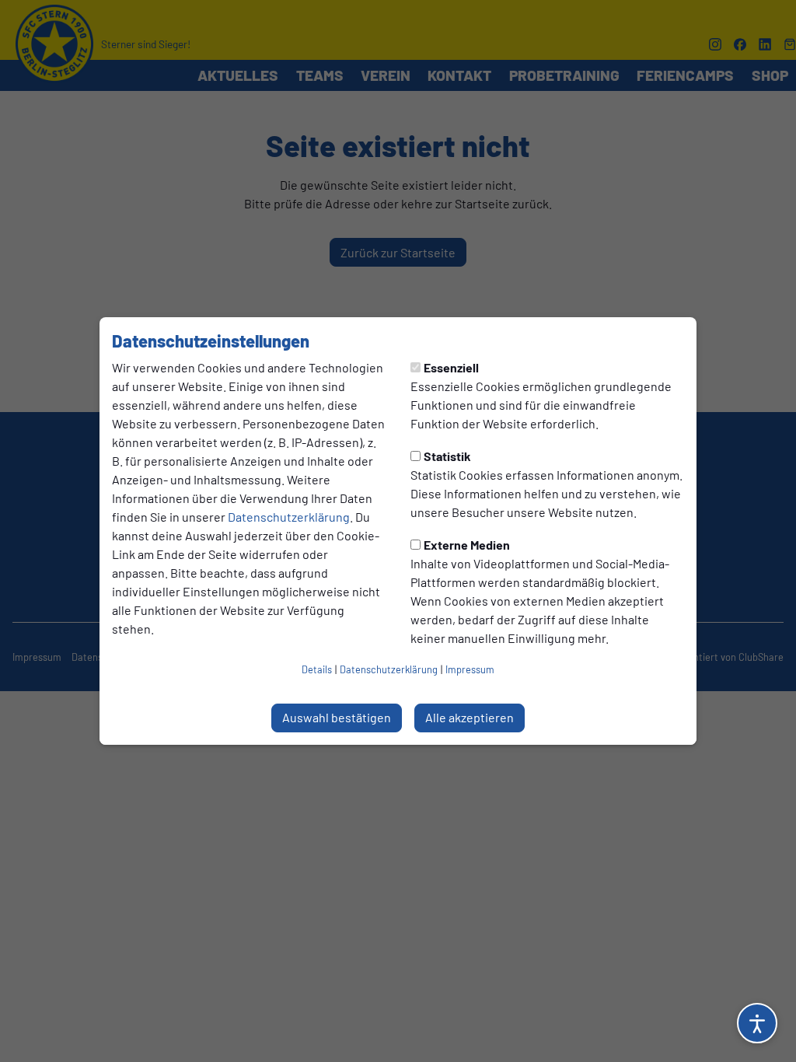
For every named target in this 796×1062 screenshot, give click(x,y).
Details (317, 669)
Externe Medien (467, 544)
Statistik (447, 456)
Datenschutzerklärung (289, 516)
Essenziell (451, 367)
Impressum (469, 669)
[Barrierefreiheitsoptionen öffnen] (757, 1023)
